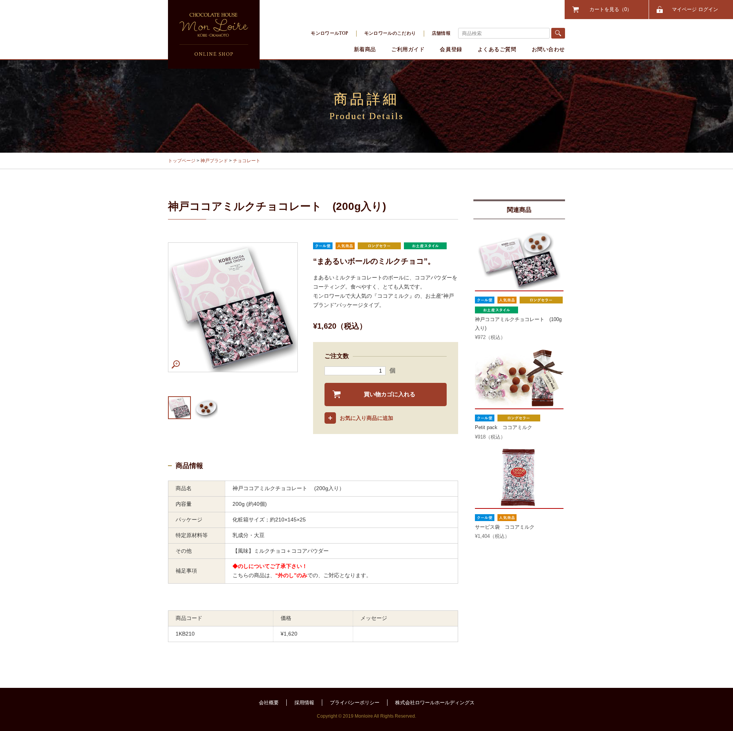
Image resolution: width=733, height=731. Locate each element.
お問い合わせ (548, 49)
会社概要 (269, 702)
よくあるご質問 (497, 49)
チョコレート (246, 160)
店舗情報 (441, 33)
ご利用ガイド (408, 49)
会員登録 (451, 49)
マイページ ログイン (695, 9)
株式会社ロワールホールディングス (435, 702)
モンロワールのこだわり (390, 33)
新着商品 (365, 49)
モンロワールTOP (329, 33)
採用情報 (304, 702)
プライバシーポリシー (354, 702)
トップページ (181, 160)
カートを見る (608, 9)
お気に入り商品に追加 (366, 418)
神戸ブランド (214, 160)
